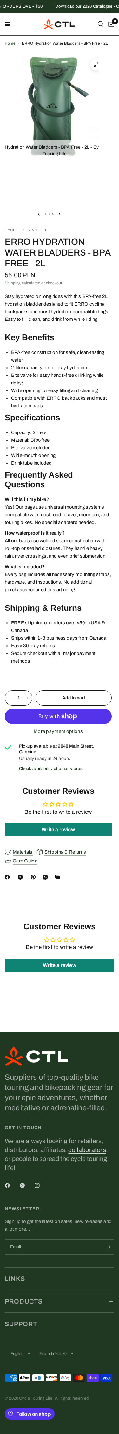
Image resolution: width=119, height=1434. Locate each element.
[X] (21, 877)
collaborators (87, 1149)
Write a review (58, 829)
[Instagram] (42, 1185)
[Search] (101, 24)
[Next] (59, 214)
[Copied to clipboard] (59, 877)
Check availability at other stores (51, 768)
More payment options (58, 731)
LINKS (15, 1278)
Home (10, 43)
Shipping (13, 283)
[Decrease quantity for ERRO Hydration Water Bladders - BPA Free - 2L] (10, 698)
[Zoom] (96, 65)
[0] (110, 24)
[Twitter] (27, 1185)
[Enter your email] (108, 1247)
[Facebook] (8, 877)
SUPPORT (21, 1323)
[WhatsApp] (46, 877)
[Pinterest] (34, 877)
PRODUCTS (24, 1301)
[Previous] (38, 214)
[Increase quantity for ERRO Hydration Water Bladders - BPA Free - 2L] (27, 698)
